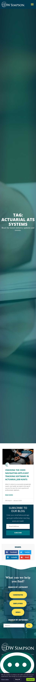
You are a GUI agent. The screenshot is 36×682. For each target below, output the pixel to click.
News (18, 612)
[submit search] (29, 625)
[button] (32, 4)
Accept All (30, 679)
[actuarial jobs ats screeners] (18, 457)
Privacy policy (5, 679)
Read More (9, 495)
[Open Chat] (17, 666)
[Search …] (14, 626)
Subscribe (18, 533)
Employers (18, 603)
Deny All (17, 679)
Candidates (18, 595)
